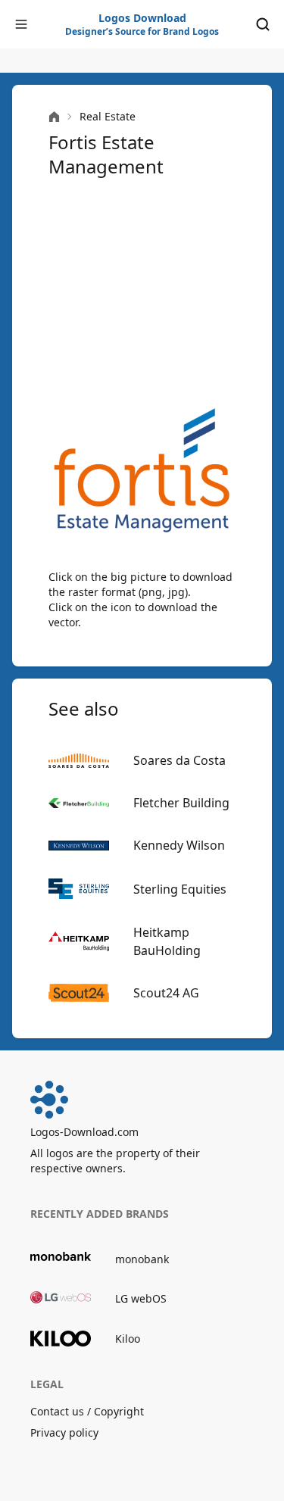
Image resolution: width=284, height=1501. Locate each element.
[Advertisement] (142, 291)
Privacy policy (64, 1432)
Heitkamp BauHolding (167, 941)
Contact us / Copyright (87, 1411)
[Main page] (54, 117)
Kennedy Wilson (179, 845)
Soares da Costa (179, 760)
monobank (142, 1259)
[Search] (263, 24)
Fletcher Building (181, 802)
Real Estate (108, 116)
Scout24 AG (166, 993)
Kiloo (127, 1338)
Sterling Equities (179, 889)
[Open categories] (21, 24)
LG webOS (141, 1298)
